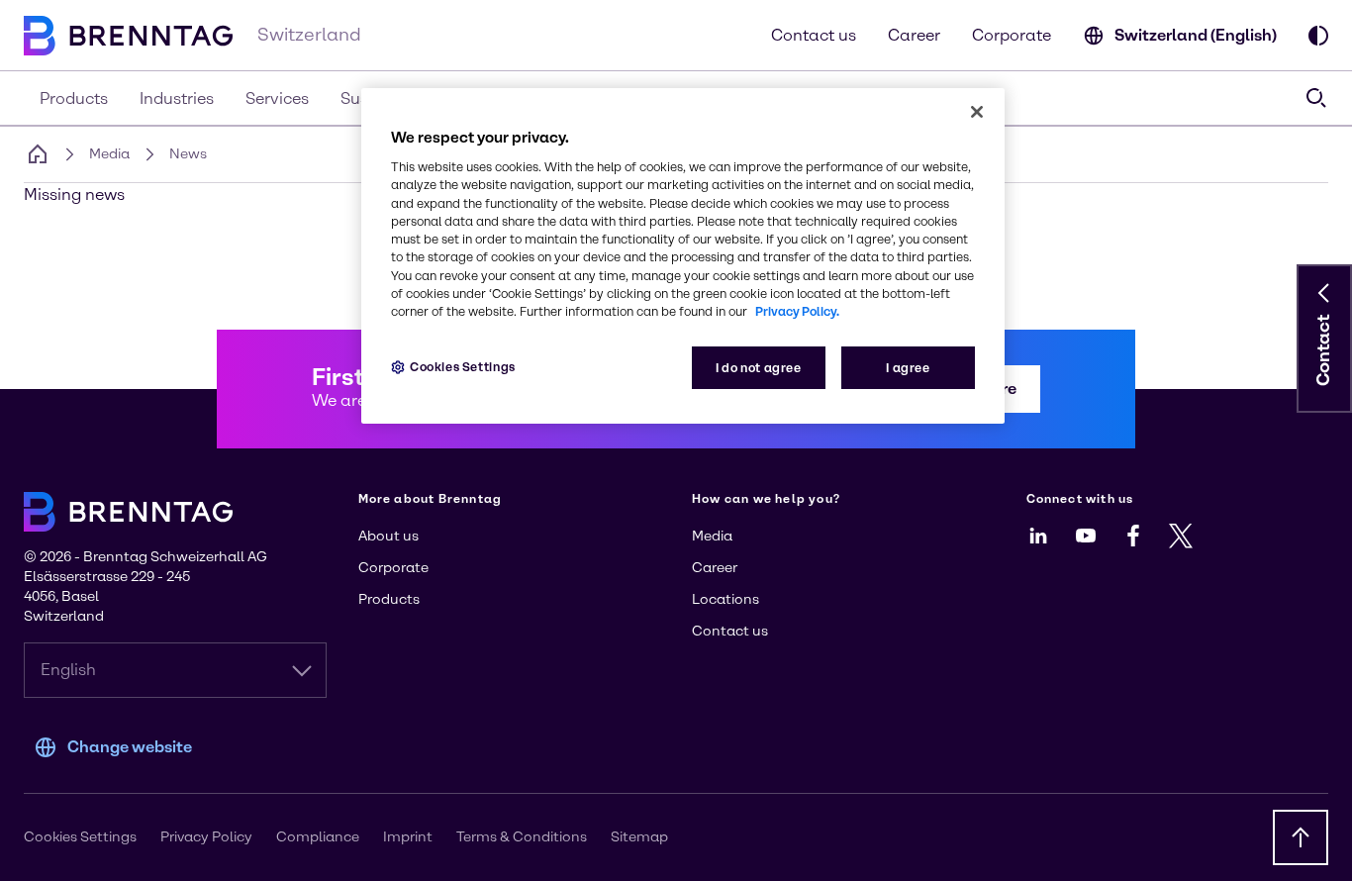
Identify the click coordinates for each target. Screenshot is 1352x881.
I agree (907, 367)
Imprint (408, 837)
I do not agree (759, 367)
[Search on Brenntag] (1316, 98)
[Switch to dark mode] (1318, 36)
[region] (683, 256)
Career (914, 35)
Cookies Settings (463, 366)
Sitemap (639, 837)
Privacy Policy (206, 837)
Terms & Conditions (521, 837)
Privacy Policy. (797, 311)
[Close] (977, 112)
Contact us (813, 35)
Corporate (1011, 35)
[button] (1324, 293)
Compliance (317, 837)
